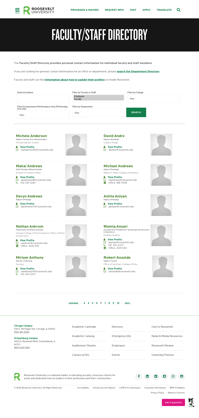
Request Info (114, 10)
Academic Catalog (83, 336)
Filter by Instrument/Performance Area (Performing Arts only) (42, 108)
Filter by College (135, 92)
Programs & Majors (85, 10)
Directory (117, 326)
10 (118, 303)
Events (116, 355)
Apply (146, 10)
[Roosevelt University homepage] (19, 376)
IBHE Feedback (177, 388)
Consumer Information (155, 388)
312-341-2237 (115, 245)
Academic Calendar (84, 326)
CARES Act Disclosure (130, 388)
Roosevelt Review (162, 345)
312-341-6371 (27, 274)
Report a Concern (176, 393)
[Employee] (99, 96)
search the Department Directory (138, 71)
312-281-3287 (28, 182)
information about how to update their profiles (75, 79)
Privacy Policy (157, 393)
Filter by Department (82, 107)
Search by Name (25, 92)
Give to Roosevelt (162, 326)
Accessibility (83, 388)
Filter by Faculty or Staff (84, 92)
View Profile (27, 147)
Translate (164, 10)
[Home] (38, 10)
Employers (118, 345)
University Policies (163, 355)
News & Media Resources (167, 336)
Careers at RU (80, 355)
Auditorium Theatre (84, 345)
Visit (133, 10)
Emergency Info (121, 336)
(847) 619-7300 (22, 347)
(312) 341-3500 (21, 332)
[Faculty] (99, 99)
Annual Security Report (104, 388)
